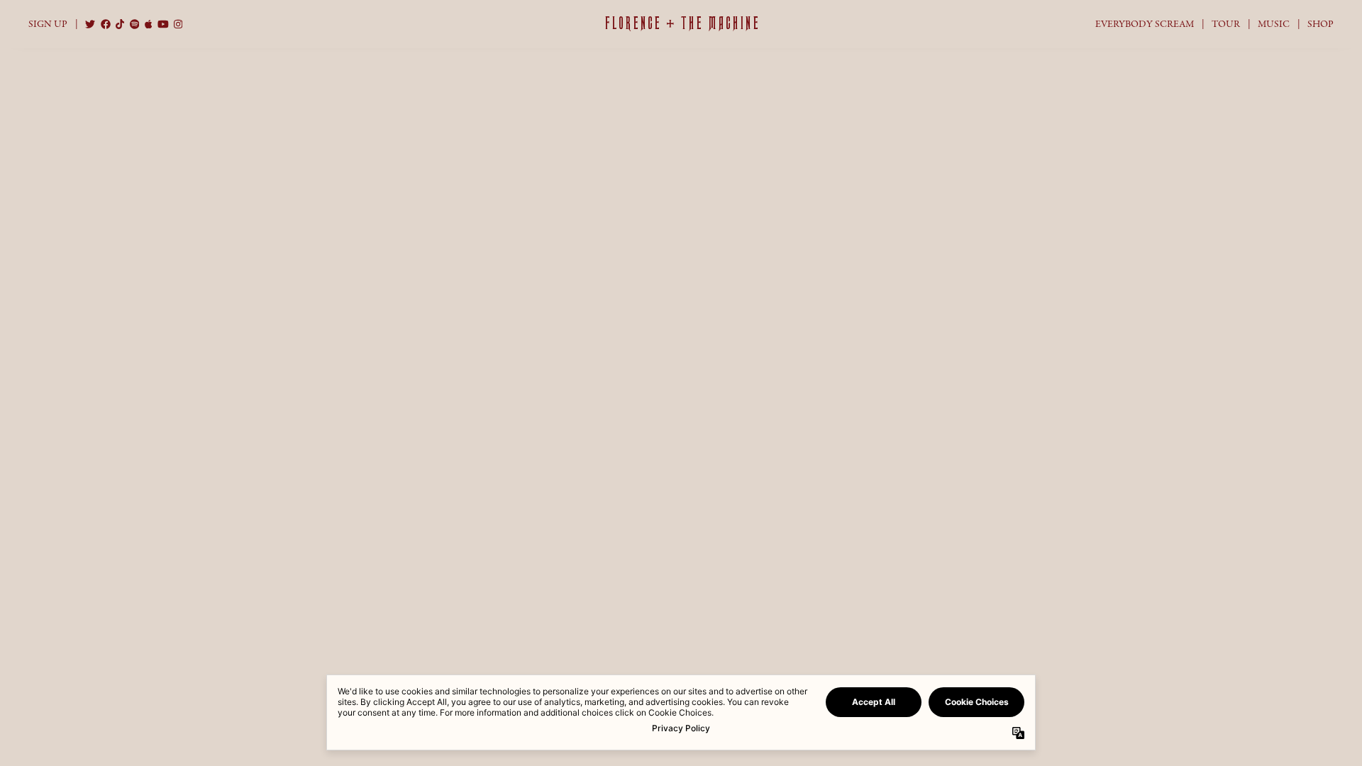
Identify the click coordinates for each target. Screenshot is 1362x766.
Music (1274, 24)
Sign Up (47, 24)
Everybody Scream (1144, 24)
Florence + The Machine (681, 23)
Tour (1226, 24)
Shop (1320, 24)
